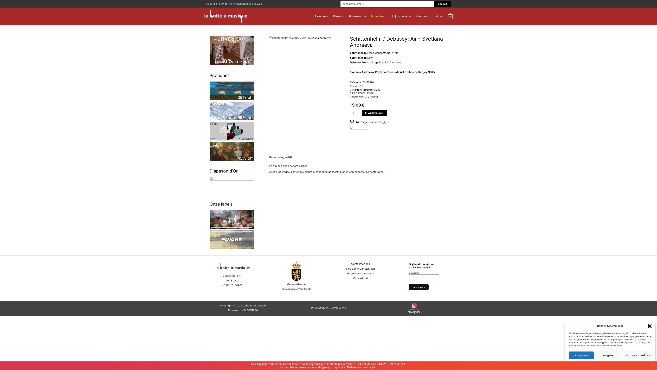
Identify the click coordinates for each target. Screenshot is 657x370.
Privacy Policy (617, 363)
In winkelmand (374, 113)
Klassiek (374, 96)
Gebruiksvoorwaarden (360, 273)
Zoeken (442, 3)
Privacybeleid (319, 307)
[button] (650, 326)
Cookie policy (601, 363)
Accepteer (581, 355)
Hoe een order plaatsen (360, 268)
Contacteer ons (360, 264)
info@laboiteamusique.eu (246, 3)
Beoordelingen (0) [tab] (280, 157)
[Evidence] (358, 134)
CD (366, 96)
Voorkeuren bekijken (637, 355)
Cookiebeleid (338, 307)
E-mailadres (414, 273)
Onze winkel (360, 278)
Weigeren (608, 355)
